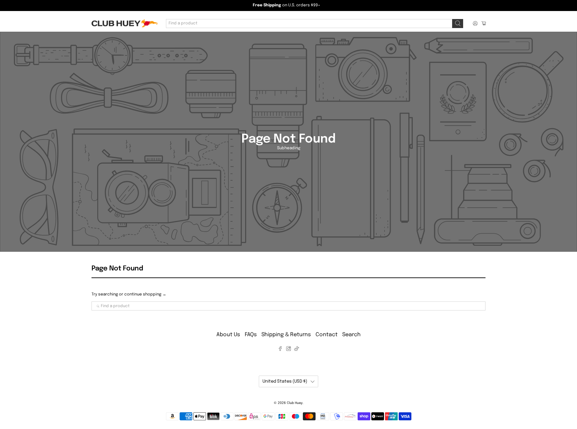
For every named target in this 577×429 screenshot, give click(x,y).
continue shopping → (145, 294)
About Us (228, 335)
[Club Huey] (124, 23)
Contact (327, 335)
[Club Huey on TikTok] (296, 349)
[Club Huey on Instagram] (288, 349)
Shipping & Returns (286, 335)
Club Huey (295, 403)
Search (351, 335)
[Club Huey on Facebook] (280, 349)
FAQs (251, 335)
